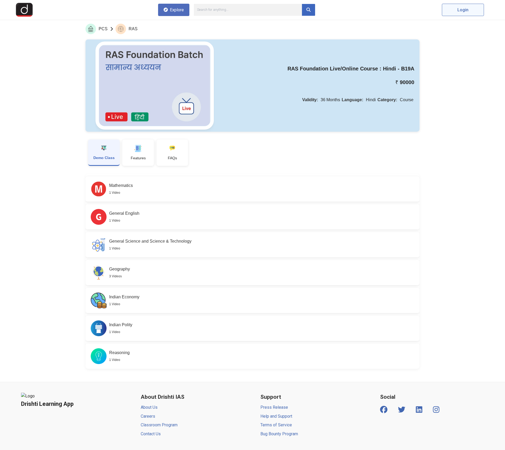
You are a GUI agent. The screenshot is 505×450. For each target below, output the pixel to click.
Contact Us (151, 433)
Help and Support (276, 416)
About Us (149, 407)
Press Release (274, 407)
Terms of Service (276, 424)
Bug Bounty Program (279, 433)
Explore (177, 9)
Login (462, 9)
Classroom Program (159, 424)
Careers (148, 416)
